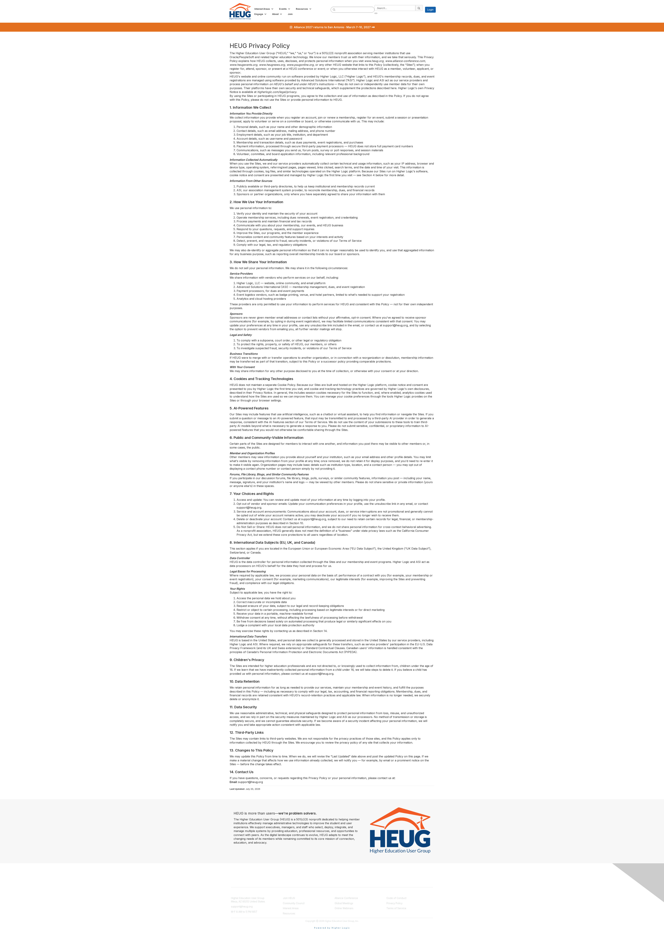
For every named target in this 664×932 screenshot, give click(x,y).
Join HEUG (289, 898)
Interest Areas (291, 908)
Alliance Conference (346, 898)
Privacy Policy (394, 903)
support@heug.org (242, 906)
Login (430, 9)
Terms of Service (396, 908)
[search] (334, 9)
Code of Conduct (396, 898)
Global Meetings (344, 903)
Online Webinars (344, 908)
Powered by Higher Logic (332, 928)
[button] (264, 8)
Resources (289, 913)
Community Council (294, 903)
